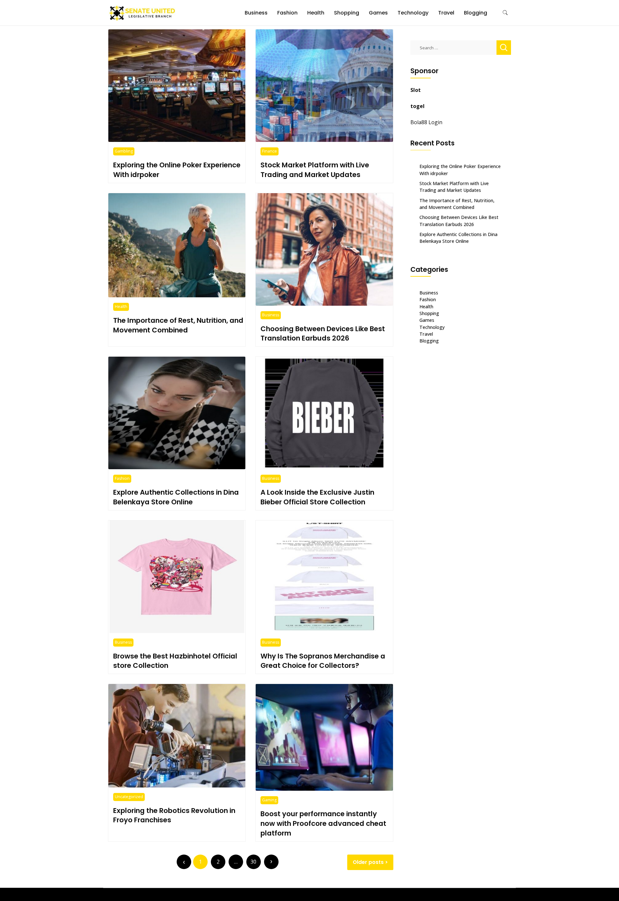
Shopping (346, 12)
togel (417, 106)
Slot (415, 90)
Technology (413, 12)
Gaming (269, 800)
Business (256, 12)
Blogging (475, 12)
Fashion (287, 12)
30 (253, 861)
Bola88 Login (426, 122)
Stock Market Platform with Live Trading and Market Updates (314, 169)
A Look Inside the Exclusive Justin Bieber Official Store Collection (317, 497)
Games (378, 12)
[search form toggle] (505, 13)
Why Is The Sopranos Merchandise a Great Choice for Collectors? (322, 660)
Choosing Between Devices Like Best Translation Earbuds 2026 (322, 333)
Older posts (368, 862)
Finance (269, 151)
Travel (446, 12)
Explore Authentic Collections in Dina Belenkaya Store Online (176, 497)
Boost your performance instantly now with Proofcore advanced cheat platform (323, 823)
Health (315, 12)
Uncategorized (129, 796)
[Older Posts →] (271, 862)
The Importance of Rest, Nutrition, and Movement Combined (178, 325)
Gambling (124, 151)
